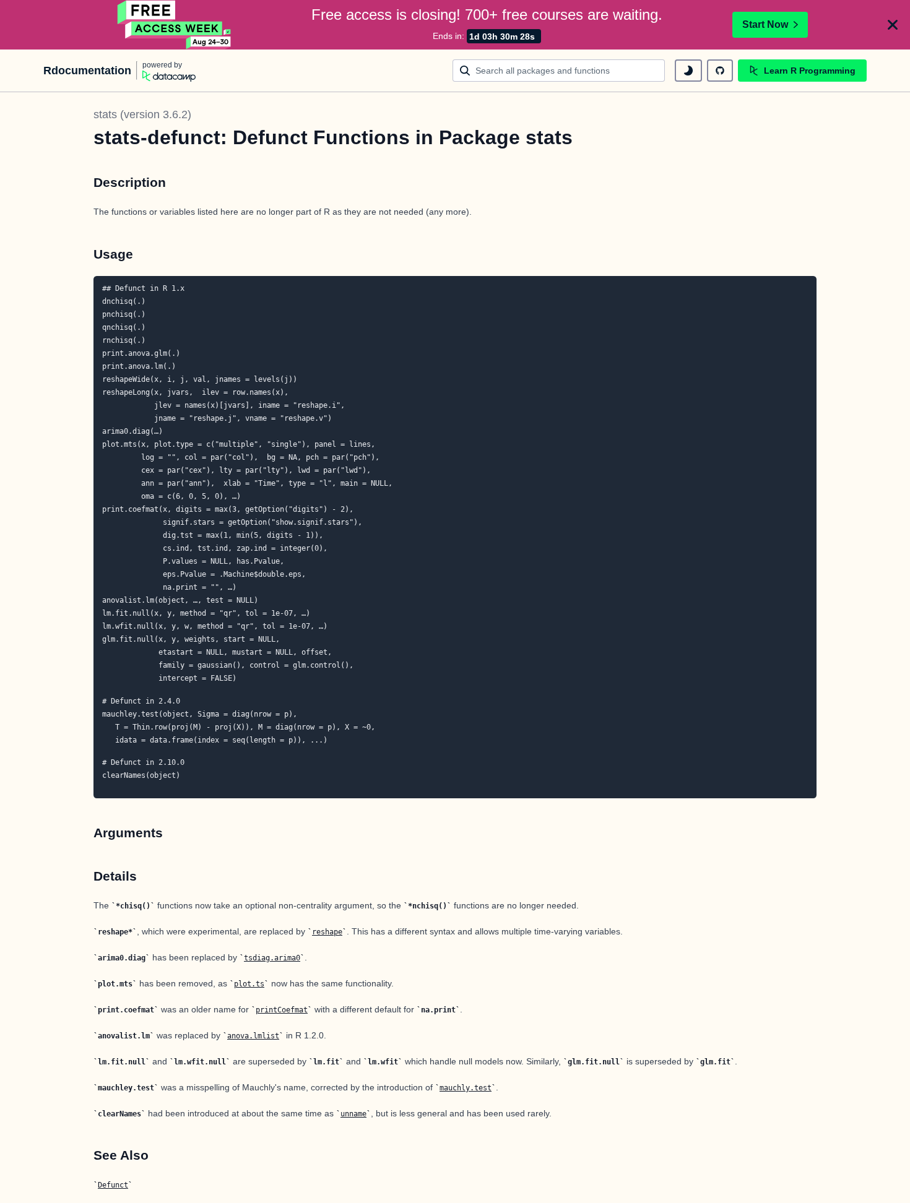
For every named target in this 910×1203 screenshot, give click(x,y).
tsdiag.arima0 (272, 958)
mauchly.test (466, 1088)
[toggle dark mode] (688, 70)
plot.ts (249, 984)
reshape (327, 932)
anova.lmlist (253, 1036)
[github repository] (720, 70)
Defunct (113, 1185)
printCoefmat (282, 1010)
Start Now (765, 24)
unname (353, 1114)
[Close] (892, 24)
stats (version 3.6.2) (142, 114)
